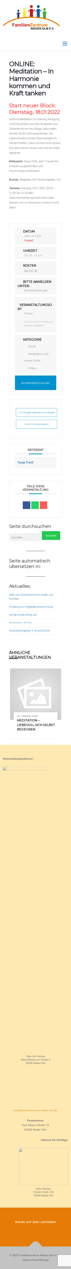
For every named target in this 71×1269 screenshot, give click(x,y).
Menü (64, 43)
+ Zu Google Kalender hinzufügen (36, 412)
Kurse (32, 346)
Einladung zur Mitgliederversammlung (31, 606)
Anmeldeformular (36, 290)
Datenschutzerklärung (35, 1259)
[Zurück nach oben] (35, 1246)
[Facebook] (25, 1230)
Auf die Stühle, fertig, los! (23, 614)
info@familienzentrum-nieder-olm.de (35, 1110)
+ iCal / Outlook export (36, 424)
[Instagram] (35, 1230)
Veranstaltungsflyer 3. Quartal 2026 (29, 630)
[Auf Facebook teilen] (26, 505)
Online (32, 368)
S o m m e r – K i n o (20, 622)
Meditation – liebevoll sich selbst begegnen (36, 725)
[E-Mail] (43, 505)
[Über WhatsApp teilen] (35, 505)
